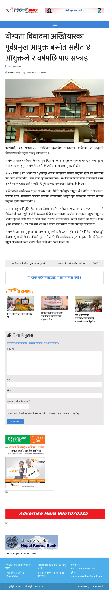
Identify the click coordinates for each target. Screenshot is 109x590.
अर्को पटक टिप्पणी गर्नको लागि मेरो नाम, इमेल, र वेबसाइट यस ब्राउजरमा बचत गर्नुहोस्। (45, 413)
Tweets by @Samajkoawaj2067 (20, 554)
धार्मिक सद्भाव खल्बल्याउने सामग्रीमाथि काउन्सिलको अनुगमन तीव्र (52, 316)
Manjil (100, 586)
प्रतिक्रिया (10, 349)
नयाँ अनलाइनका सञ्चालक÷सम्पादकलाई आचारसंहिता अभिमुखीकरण (86, 318)
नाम (9, 379)
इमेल (9, 390)
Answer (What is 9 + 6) (18, 401)
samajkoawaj (14, 72)
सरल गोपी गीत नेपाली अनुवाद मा (19, 316)
